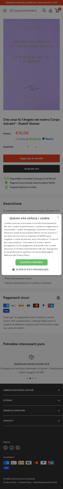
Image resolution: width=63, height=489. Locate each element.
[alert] (31, 244)
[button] (31, 269)
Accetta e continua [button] (31, 262)
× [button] (58, 217)
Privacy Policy (23, 255)
